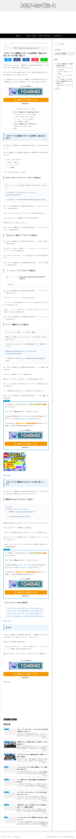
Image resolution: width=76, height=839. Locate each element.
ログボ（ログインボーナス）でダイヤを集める (25, 114)
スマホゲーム (7, 719)
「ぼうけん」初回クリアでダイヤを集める (24, 116)
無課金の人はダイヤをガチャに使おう (23, 126)
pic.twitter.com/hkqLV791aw (13, 194)
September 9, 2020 (39, 199)
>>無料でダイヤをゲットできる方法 (23, 418)
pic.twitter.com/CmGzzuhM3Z (13, 353)
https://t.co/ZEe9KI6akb (14, 351)
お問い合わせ (17, 836)
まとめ (15, 128)
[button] (73, 44)
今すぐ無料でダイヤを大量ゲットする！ (26, 100)
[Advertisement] (38, 22)
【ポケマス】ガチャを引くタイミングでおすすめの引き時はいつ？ (24, 613)
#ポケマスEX (31, 351)
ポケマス (14, 719)
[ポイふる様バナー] (14, 470)
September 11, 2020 (23, 516)
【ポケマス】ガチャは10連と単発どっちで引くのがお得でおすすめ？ (25, 608)
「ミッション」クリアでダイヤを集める (24, 119)
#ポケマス (32, 192)
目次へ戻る (8, 475)
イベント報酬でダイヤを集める (22, 121)
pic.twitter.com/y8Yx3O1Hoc (26, 511)
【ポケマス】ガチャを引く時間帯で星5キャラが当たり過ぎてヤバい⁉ (25, 610)
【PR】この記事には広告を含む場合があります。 (26, 48)
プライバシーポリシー (7, 836)
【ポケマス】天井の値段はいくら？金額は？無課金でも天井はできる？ (26, 616)
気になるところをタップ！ (24, 108)
